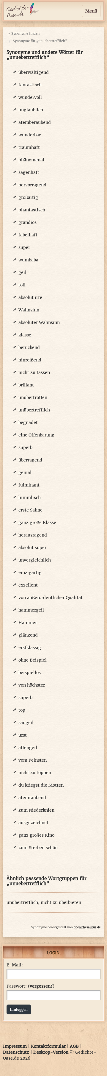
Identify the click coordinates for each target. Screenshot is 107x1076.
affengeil (27, 747)
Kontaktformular (48, 1046)
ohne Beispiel (32, 660)
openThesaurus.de (87, 927)
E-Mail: (15, 965)
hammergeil (31, 610)
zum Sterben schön (38, 847)
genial (25, 472)
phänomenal (31, 160)
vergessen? (41, 986)
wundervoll (30, 97)
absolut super (32, 547)
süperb (25, 447)
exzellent (28, 585)
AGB (74, 1046)
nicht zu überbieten (61, 902)
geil (22, 272)
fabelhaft (27, 235)
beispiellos (29, 672)
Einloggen (19, 1009)
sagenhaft (28, 172)
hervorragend (32, 185)
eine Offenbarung (36, 435)
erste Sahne (30, 510)
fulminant (29, 485)
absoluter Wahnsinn (39, 322)
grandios (27, 222)
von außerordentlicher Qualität (50, 597)
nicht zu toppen (34, 772)
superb (25, 697)
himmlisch (29, 497)
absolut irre (30, 297)
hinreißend (29, 360)
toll (22, 285)
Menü (91, 11)
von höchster (31, 685)
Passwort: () (30, 986)
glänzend (28, 635)
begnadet (28, 422)
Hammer (27, 622)
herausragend (32, 535)
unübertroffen (32, 397)
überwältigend (33, 72)
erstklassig (29, 647)
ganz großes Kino (36, 835)
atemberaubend (34, 122)
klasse (24, 335)
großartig (28, 197)
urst (22, 735)
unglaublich (30, 110)
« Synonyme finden (23, 33)
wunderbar (29, 135)
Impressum (15, 1046)
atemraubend (32, 797)
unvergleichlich (34, 560)
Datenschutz (16, 1052)
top (21, 710)
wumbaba (28, 260)
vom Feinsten (32, 760)
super (24, 247)
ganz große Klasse (37, 522)
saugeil (26, 722)
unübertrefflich (34, 410)
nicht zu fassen (34, 372)
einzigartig (30, 572)
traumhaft (29, 147)
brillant (26, 385)
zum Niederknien (36, 810)
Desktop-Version (50, 1052)
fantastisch (30, 85)
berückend (29, 347)
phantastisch (31, 210)
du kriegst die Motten (41, 785)
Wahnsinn (28, 310)
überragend (30, 460)
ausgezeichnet (33, 822)
